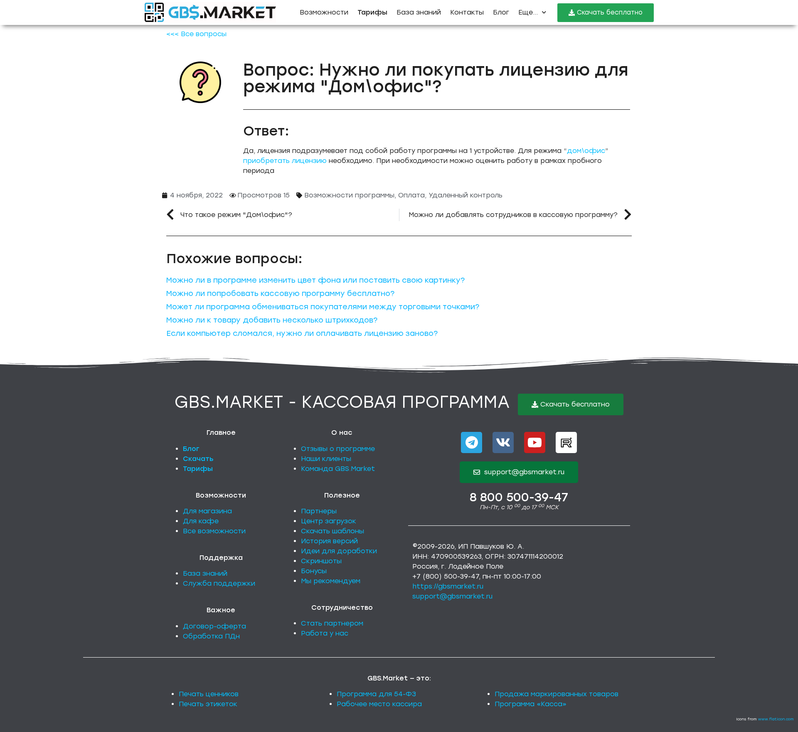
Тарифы (198, 469)
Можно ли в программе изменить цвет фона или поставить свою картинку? (315, 280)
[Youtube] (534, 442)
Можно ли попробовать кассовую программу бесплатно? (280, 293)
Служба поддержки (219, 583)
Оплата (411, 195)
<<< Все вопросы (196, 34)
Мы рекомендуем (330, 581)
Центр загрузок (328, 521)
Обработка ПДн (211, 636)
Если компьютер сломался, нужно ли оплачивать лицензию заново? (302, 333)
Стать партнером (332, 623)
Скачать (198, 459)
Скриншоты (321, 561)
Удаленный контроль (465, 195)
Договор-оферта (214, 626)
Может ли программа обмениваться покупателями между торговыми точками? (322, 306)
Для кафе (201, 521)
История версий (329, 541)
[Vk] (503, 442)
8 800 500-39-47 (519, 497)
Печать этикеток (208, 704)
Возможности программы (349, 195)
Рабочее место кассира (379, 704)
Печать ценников (209, 694)
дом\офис (586, 151)
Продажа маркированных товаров (556, 694)
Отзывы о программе (338, 449)
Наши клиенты (326, 459)
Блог (501, 12)
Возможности (324, 12)
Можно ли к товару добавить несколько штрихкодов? (271, 320)
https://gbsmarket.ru (447, 586)
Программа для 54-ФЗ (376, 694)
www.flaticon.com (776, 719)
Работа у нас (324, 633)
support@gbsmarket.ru (452, 596)
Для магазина (207, 511)
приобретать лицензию (285, 161)
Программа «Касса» (530, 704)
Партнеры (319, 511)
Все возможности (214, 531)
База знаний (419, 12)
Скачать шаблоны (332, 531)
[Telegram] (471, 442)
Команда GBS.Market (338, 469)
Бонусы (314, 571)
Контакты (467, 12)
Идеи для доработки (339, 551)
